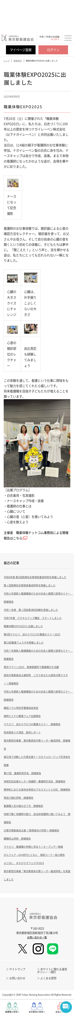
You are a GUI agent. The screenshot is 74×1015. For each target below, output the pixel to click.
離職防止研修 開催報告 (17, 838)
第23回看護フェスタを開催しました (24, 642)
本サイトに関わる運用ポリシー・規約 (52, 970)
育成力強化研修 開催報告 (18, 798)
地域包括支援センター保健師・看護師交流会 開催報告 (34, 781)
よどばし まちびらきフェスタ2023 (24, 863)
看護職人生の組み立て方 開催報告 (23, 806)
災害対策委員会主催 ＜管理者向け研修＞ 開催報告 (31, 830)
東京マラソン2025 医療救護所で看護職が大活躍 (31, 667)
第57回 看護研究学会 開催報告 (22, 773)
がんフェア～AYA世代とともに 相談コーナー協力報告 (34, 855)
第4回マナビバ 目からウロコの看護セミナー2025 (32, 634)
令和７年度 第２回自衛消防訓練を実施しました (31, 610)
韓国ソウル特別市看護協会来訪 (21, 708)
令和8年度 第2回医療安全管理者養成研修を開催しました (35, 577)
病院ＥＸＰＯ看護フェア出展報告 (22, 716)
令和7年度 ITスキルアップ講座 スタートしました (33, 618)
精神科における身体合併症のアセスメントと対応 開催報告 (37, 789)
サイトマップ (17, 969)
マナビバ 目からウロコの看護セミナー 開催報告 (32, 724)
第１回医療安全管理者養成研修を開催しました (30, 585)
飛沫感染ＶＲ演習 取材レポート (22, 732)
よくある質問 (48, 978)
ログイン (53, 49)
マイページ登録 (20, 49)
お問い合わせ (17, 978)
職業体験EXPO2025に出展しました (23, 626)
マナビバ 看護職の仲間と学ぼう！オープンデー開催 (33, 847)
